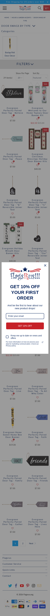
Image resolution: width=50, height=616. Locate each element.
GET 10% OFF (25, 326)
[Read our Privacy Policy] (42, 342)
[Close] (45, 265)
